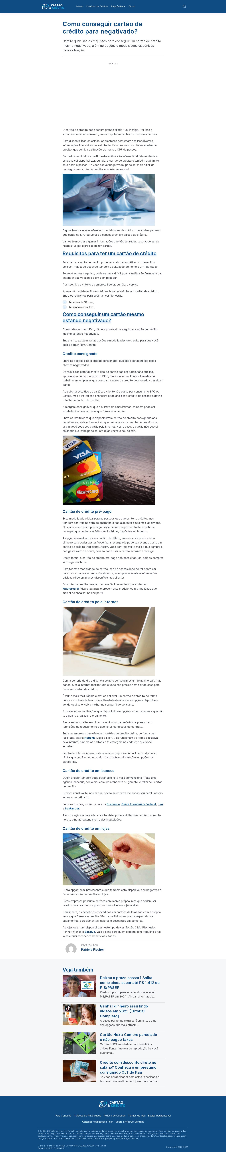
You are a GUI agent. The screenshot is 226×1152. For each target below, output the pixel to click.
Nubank (89, 737)
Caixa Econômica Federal (138, 804)
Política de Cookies (115, 1115)
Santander (72, 808)
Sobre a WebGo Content (130, 1121)
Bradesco (113, 804)
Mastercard (71, 588)
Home (79, 6)
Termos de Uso (137, 1115)
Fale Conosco (63, 1115)
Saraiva (90, 931)
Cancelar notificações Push (97, 1121)
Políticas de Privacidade (87, 1115)
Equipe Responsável (159, 1115)
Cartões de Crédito (97, 6)
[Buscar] (184, 6)
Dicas (132, 6)
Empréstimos (118, 6)
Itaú (160, 804)
